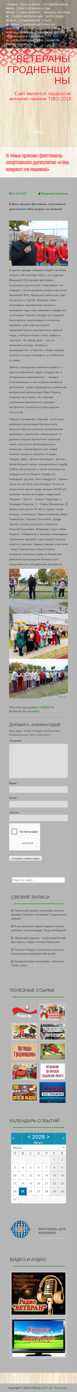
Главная (12, 4)
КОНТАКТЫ (26, 44)
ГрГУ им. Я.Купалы (54, 1387)
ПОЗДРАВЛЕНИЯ (30, 20)
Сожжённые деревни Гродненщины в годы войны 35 (35, 36)
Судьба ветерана (29, 12)
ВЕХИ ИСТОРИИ (30, 4)
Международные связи (27, 40)
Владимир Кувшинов (54, 193)
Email (12, 797)
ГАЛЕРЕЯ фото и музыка (27, 16)
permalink (33, 711)
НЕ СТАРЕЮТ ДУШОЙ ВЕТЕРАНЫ (41, 28)
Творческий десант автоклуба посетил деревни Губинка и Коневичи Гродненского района (39, 914)
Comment (15, 740)
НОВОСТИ (47, 707)
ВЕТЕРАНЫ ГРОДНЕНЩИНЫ (38, 69)
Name (13, 783)
